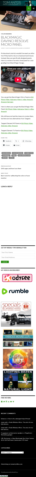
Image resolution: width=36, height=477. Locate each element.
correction (29, 153)
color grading (17, 153)
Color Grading (6, 34)
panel (14, 155)
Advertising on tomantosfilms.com (11, 464)
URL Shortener (5, 438)
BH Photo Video (11, 109)
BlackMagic (6, 153)
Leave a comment (24, 48)
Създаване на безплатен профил (12, 433)
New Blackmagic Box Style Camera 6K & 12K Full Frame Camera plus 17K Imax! (17, 439)
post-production (24, 155)
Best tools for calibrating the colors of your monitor (15, 176)
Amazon (30, 99)
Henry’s (19, 99)
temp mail (4, 422)
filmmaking (6, 155)
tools (12, 157)
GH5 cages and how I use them (11, 167)
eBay (24, 99)
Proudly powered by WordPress (9, 472)
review (5, 157)
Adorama (13, 99)
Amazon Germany (7, 102)
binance (3, 418)
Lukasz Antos (14, 48)
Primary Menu (33, 8)
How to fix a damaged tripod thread (19, 418)
